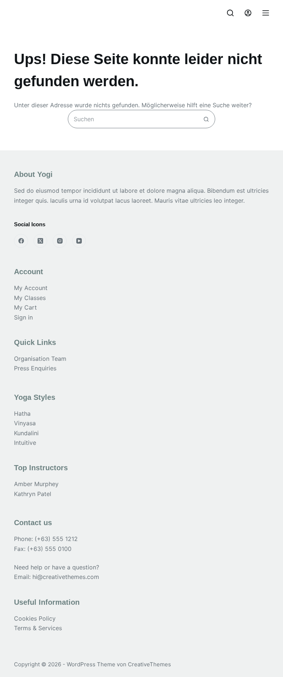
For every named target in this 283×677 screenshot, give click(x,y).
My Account (31, 288)
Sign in (23, 317)
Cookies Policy (35, 618)
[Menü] (265, 13)
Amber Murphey (36, 484)
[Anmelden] (248, 13)
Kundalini (26, 433)
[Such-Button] (206, 119)
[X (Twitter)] (41, 241)
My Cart (25, 307)
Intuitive (25, 442)
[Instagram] (60, 241)
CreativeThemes (149, 664)
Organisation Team (40, 358)
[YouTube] (79, 241)
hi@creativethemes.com (65, 576)
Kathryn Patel (32, 494)
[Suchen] (230, 13)
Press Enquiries (35, 368)
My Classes (30, 297)
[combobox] (132, 119)
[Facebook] (21, 241)
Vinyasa (25, 423)
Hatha (22, 413)
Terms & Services (38, 628)
